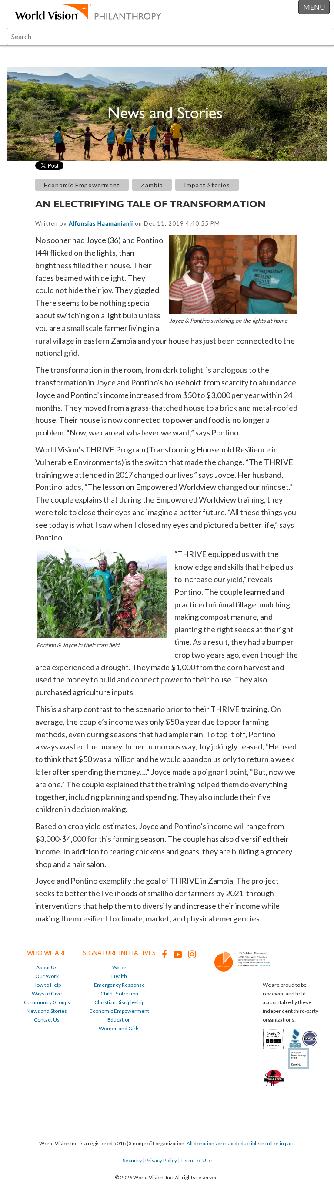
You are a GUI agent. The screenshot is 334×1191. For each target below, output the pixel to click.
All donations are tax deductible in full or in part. (241, 1143)
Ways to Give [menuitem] (47, 993)
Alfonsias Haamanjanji (101, 223)
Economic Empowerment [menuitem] (119, 1011)
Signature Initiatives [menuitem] (119, 952)
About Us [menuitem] (46, 967)
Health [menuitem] (119, 976)
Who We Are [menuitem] (47, 952)
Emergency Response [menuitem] (119, 985)
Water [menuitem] (119, 967)
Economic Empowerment (82, 185)
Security (132, 1160)
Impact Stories (207, 185)
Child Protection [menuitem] (119, 993)
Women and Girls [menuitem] (119, 1028)
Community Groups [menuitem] (47, 1002)
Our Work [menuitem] (47, 976)
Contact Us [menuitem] (47, 1019)
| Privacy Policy (159, 1160)
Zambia (152, 185)
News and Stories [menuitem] (47, 1011)
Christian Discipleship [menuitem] (119, 1002)
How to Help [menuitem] (47, 985)
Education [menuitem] (119, 1019)
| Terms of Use (194, 1160)
